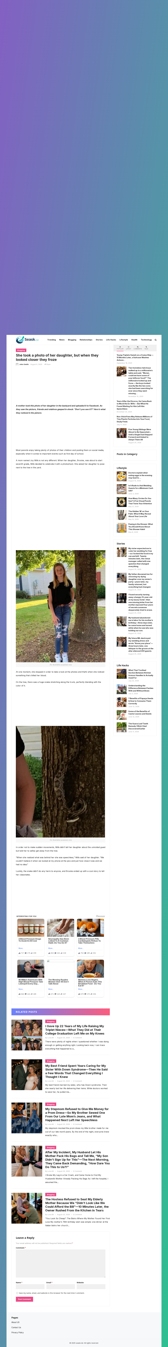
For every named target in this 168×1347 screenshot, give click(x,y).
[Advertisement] (60, 385)
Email (49, 1282)
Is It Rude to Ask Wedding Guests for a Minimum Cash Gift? (140, 488)
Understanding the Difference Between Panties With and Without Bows (140, 688)
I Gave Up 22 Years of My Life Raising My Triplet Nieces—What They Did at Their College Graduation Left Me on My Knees (74, 1029)
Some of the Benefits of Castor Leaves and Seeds (140, 712)
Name (19, 1282)
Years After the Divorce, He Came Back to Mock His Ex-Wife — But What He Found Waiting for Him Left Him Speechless (134, 405)
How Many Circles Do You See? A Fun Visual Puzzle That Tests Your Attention (140, 501)
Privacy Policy (17, 1332)
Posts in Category (127, 454)
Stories (121, 543)
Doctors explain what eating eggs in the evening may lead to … (140, 475)
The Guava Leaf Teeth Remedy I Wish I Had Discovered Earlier (138, 726)
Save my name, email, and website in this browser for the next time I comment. (51, 1293)
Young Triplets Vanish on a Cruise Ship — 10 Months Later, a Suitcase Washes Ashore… (135, 357)
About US (15, 1322)
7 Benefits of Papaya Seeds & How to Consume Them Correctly (140, 701)
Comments (138, 349)
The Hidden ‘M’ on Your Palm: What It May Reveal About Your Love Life (139, 514)
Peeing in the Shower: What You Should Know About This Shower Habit (140, 526)
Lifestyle (122, 468)
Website (80, 1282)
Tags (146, 349)
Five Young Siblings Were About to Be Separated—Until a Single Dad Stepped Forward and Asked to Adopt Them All (140, 434)
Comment (21, 1248)
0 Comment (77, 1038)
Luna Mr (51, 1038)
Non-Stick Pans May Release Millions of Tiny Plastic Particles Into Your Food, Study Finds (134, 419)
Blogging (21, 350)
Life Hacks (123, 665)
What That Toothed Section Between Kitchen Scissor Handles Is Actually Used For (140, 674)
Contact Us (16, 1327)
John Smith (24, 364)
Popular (120, 349)
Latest (128, 349)
